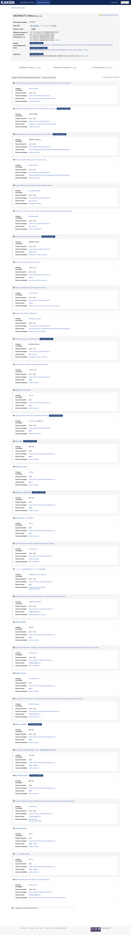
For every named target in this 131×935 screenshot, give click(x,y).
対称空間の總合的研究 (21, 828)
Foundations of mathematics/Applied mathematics (57, 45)
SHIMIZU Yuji (32, 267)
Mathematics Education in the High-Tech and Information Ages (32, 879)
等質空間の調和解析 (20, 622)
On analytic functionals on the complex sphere (27, 236)
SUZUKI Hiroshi (33, 293)
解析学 (31, 45)
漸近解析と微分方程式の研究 (23, 390)
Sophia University (34, 382)
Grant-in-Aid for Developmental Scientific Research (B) (44, 711)
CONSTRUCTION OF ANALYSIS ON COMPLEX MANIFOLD (31, 415)
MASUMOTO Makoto (34, 191)
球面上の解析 (18, 441)
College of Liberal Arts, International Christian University (44, 306)
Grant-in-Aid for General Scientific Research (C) (42, 454)
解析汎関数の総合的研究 (21, 775)
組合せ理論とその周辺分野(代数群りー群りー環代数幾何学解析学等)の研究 (35, 750)
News (41, 928)
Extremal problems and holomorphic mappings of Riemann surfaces (34, 185)
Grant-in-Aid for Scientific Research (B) (39, 428)
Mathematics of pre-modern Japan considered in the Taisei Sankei (33, 134)
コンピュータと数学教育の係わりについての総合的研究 (30, 569)
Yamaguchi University (35, 203)
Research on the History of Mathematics (26, 313)
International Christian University (38, 254)
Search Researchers (43, 2)
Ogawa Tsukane (33, 88)
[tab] (30, 67)
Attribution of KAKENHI (59, 928)
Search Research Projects (27, 2)
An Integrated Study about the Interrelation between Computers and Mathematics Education (40, 596)
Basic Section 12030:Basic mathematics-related (42, 98)
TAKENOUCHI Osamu (35, 318)
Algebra (80, 50)
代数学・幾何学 (51, 50)
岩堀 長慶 (31, 755)
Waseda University (34, 717)
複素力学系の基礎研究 (21, 724)
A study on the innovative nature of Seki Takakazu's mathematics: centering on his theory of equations (43, 83)
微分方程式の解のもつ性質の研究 (24, 518)
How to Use (114, 2)
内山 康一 (31, 395)
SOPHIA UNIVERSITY (35, 433)
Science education (34, 559)
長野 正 (31, 834)
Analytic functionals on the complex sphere (27, 339)
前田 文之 (44, 574)
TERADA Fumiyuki (34, 704)
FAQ (37, 928)
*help (116, 15)
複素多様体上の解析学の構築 (23, 492)
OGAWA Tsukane (33, 165)
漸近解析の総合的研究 (21, 467)
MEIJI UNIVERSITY (34, 561)
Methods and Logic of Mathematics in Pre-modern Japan (30, 160)
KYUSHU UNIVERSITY (35, 229)
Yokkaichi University (34, 101)
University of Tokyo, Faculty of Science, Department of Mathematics (47, 897)
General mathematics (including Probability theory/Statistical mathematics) (92, 45)
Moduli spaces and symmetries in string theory (28, 262)
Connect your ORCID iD (108, 15)
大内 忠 (31, 523)
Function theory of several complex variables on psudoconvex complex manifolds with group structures (43, 211)
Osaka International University (37, 331)
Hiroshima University (34, 589)
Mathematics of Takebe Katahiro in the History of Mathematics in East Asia (35, 108)
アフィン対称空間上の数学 (22, 854)
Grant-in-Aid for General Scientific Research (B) (42, 737)
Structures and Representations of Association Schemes (30, 287)
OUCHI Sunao (33, 370)
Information (23, 928)
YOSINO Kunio (33, 421)
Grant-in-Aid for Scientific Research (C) (39, 95)
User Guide (31, 928)
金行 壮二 (31, 859)
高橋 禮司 (31, 627)
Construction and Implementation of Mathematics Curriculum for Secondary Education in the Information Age (45, 801)
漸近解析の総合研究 (20, 673)
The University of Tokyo (35, 821)
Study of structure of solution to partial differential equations (31, 364)
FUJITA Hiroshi (33, 549)
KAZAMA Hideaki (33, 216)
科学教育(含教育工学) (40, 50)
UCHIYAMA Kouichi (34, 678)
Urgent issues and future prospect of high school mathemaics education (35, 543)
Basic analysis (38, 45)
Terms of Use (48, 928)
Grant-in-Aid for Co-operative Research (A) (41, 556)
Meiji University (33, 819)
